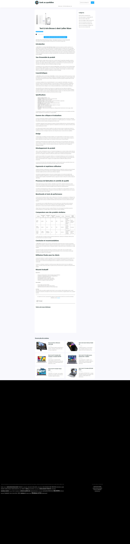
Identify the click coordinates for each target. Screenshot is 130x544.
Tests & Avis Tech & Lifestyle (39, 31)
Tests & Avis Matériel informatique (84, 23)
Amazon (58, 297)
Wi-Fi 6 (11, 493)
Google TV (23, 488)
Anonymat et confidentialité (97, 489)
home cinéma (32, 488)
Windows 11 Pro (36, 493)
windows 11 (23, 493)
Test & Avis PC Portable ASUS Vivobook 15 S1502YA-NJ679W (54, 356)
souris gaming (45, 490)
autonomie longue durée (12, 486)
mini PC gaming (53, 488)
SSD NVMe (56, 491)
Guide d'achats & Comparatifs (84, 15)
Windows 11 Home (28, 493)
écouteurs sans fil (44, 493)
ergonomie (2, 488)
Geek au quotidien (46, 3)
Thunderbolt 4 (6, 493)
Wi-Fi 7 (16, 493)
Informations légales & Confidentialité (85, 17)
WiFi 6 (19, 493)
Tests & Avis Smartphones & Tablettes (85, 25)
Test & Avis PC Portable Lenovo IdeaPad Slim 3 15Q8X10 (85, 356)
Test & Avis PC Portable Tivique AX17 (55, 369)
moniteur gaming (5, 490)
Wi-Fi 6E (13, 493)
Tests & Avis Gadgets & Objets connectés (85, 20)
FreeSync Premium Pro (15, 488)
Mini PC (49, 488)
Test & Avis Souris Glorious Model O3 (86, 343)
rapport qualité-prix (25, 490)
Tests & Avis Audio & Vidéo (83, 18)
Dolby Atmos (54, 486)
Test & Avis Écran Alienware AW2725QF (54, 343)
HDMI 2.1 (27, 488)
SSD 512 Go (50, 490)
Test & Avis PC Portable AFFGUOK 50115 (86, 369)
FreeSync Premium (8, 488)
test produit (2, 493)
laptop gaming (43, 488)
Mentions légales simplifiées (97, 486)
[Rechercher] (92, 2)
